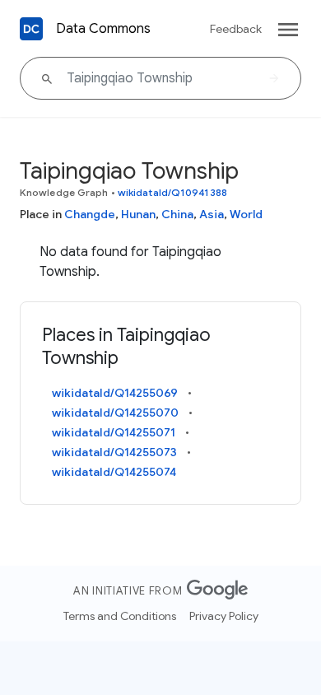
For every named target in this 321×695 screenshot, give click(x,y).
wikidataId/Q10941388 (172, 192)
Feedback (236, 28)
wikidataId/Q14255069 (115, 392)
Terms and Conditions (119, 616)
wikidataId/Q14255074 (114, 471)
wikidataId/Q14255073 (114, 452)
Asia (211, 214)
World (246, 214)
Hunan (138, 214)
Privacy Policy (223, 616)
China (177, 214)
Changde (89, 214)
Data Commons (103, 29)
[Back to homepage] (31, 28)
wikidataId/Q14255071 (113, 432)
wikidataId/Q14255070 (115, 412)
